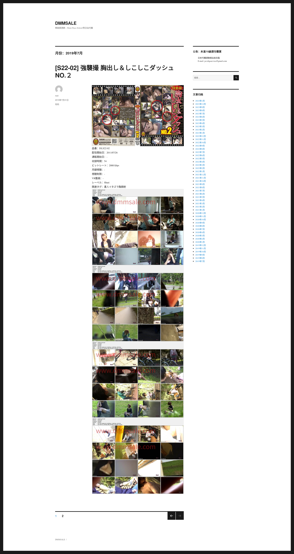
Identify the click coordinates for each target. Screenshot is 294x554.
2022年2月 (200, 168)
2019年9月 (200, 254)
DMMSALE (66, 23)
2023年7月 (200, 113)
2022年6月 (200, 155)
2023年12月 (200, 104)
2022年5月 (200, 158)
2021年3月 (200, 203)
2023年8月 (200, 110)
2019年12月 (200, 245)
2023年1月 (200, 132)
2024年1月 (200, 100)
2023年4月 (200, 123)
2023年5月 (200, 120)
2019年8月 (200, 258)
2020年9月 (200, 222)
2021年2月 (200, 206)
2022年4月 (200, 161)
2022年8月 (200, 148)
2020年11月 (200, 216)
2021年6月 (200, 193)
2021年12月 (200, 174)
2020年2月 (200, 238)
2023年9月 (200, 107)
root (56, 95)
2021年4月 (200, 200)
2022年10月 (200, 142)
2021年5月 (200, 197)
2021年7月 (200, 190)
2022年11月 (200, 139)
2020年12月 (200, 213)
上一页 (170, 519)
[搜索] (236, 77)
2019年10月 (200, 251)
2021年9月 (200, 184)
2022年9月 (200, 145)
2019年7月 (200, 261)
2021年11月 (200, 177)
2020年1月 (200, 242)
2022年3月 (200, 165)
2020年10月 (200, 219)
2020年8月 (200, 226)
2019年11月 (200, 248)
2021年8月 (200, 187)
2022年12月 (200, 136)
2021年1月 (200, 209)
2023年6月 (200, 116)
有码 (57, 104)
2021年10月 (200, 181)
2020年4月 (200, 232)
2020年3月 (200, 235)
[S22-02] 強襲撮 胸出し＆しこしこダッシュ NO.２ (114, 71)
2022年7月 (200, 152)
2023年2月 (200, 129)
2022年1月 (200, 171)
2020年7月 (200, 229)
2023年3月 (200, 126)
